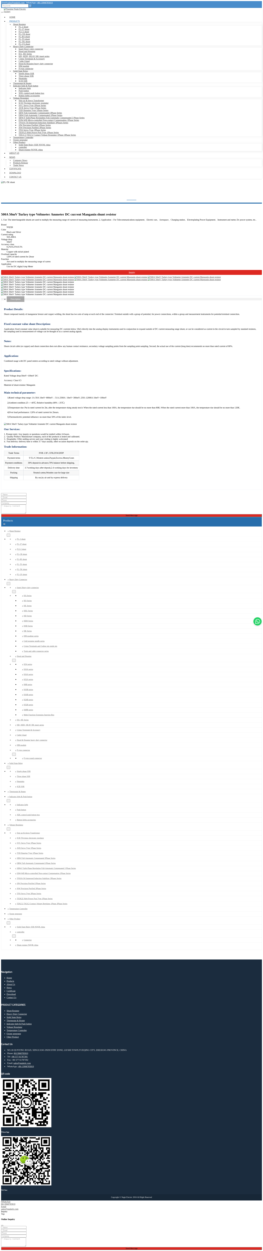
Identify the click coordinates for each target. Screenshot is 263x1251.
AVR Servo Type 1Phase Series (32, 108)
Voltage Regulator (21, 98)
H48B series (28, 710)
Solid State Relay (20, 71)
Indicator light (25, 88)
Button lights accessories (29, 95)
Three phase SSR (26, 76)
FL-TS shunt (24, 39)
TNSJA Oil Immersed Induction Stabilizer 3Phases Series (43, 123)
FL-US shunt (24, 44)
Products (14, 21)
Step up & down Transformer (31, 100)
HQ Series (28, 601)
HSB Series (28, 626)
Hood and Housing (27, 51)
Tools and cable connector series (36, 651)
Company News (20, 160)
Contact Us (15, 177)
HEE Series (28, 611)
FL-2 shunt (23, 27)
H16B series (28, 695)
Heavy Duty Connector (23, 46)
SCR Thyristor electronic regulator (33, 103)
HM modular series (31, 636)
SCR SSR (23, 81)
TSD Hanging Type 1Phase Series (33, 110)
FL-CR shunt (24, 34)
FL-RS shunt (24, 37)
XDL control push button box (31, 93)
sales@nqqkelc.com (16, 3)
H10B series (28, 690)
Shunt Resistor (19, 24)
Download (15, 173)
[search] (30, 5)
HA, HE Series (25, 54)
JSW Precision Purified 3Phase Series (35, 127)
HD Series (28, 616)
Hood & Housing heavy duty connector (36, 64)
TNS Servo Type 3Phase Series (32, 130)
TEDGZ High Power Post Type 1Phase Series (39, 132)
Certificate (15, 169)
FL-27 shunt (24, 29)
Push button (24, 91)
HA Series (28, 596)
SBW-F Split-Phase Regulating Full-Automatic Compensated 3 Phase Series (52, 118)
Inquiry (132, 272)
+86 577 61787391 (19, 1056)
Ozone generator (20, 140)
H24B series (28, 700)
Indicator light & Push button (25, 86)
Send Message (132, 515)
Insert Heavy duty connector (31, 49)
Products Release (20, 163)
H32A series (28, 679)
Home (12, 17)
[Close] (2, 1225)
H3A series (28, 664)
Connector (28, 940)
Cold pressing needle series (34, 641)
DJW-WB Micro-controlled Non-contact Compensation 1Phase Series (49, 120)
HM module (24, 66)
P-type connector (26, 68)
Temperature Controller (23, 137)
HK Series (28, 631)
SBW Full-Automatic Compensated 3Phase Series (40, 113)
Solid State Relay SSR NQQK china (34, 145)
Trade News (18, 165)
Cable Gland (24, 61)
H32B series (28, 705)
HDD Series (28, 621)
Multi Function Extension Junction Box (39, 715)
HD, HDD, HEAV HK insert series (34, 56)
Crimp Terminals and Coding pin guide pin (40, 646)
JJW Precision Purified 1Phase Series (35, 125)
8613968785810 (21, 1053)
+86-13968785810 (45, 3)
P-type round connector (33, 758)
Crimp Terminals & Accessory (32, 59)
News (12, 157)
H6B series (28, 685)
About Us (14, 153)
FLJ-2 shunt (24, 32)
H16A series (28, 674)
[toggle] (2, 12)
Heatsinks (23, 78)
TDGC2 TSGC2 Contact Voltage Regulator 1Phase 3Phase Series (47, 135)
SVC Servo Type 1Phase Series (32, 105)
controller (23, 147)
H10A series (28, 669)
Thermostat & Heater (22, 83)
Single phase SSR (26, 73)
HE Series (28, 606)
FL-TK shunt (24, 41)
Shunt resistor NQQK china (31, 150)
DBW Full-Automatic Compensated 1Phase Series (40, 115)
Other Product (19, 142)
